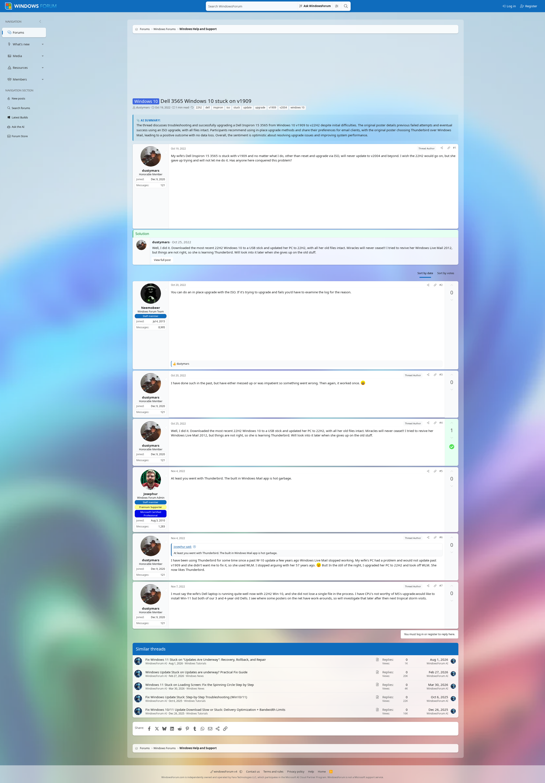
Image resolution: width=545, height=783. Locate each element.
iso (228, 107)
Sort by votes (445, 273)
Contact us (253, 771)
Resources (20, 67)
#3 (441, 374)
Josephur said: (183, 547)
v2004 (283, 107)
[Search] (345, 6)
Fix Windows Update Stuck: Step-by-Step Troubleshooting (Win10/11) (196, 697)
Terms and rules (273, 771)
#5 (441, 471)
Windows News (195, 676)
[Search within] (336, 6)
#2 (441, 285)
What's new (21, 44)
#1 (454, 148)
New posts (18, 98)
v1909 (272, 107)
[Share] (442, 148)
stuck (237, 107)
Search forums (21, 108)
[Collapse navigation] (40, 21)
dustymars (143, 107)
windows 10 (297, 107)
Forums (18, 32)
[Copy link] (449, 148)
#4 (441, 423)
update (247, 107)
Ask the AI (18, 127)
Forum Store (20, 136)
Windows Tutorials (195, 663)
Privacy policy (295, 771)
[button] (43, 44)
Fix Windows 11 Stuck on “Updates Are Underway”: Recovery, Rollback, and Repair (205, 659)
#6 (441, 537)
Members (20, 79)
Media (17, 56)
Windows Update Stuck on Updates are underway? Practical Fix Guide (196, 672)
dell (207, 107)
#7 (441, 585)
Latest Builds (20, 117)
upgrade (260, 107)
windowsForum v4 (225, 771)
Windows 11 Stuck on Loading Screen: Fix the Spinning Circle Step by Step (199, 684)
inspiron (218, 107)
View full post (162, 260)
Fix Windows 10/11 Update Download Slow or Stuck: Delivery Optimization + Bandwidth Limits (215, 710)
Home (322, 771)
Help (311, 771)
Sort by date (425, 273)
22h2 (199, 107)
